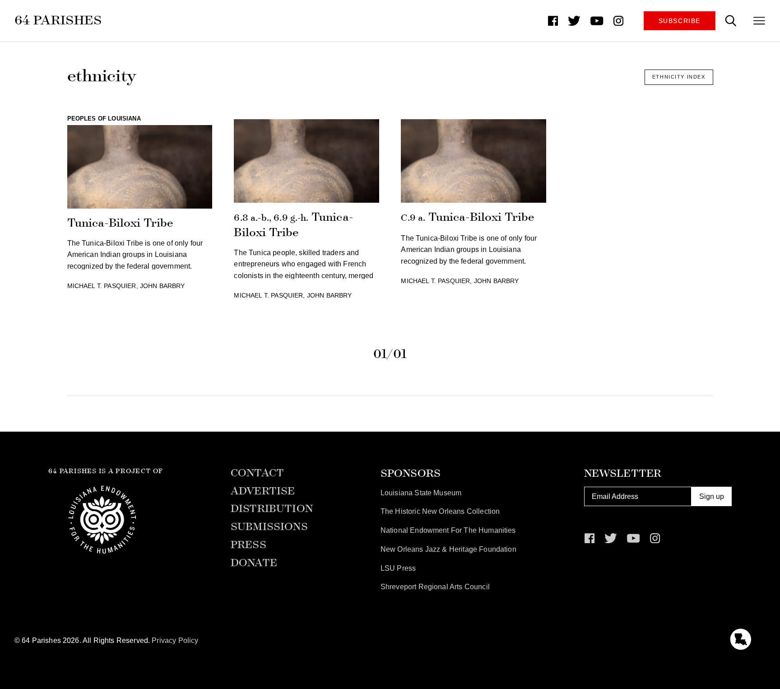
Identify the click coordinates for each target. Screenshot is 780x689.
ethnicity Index (679, 76)
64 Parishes (58, 20)
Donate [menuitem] (254, 563)
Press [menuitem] (248, 545)
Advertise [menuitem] (263, 491)
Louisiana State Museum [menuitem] (421, 493)
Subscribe (680, 20)
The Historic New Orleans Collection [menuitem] (440, 511)
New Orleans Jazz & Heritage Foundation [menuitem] (448, 549)
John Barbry (162, 285)
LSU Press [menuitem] (398, 568)
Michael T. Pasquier (101, 285)
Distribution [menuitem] (272, 508)
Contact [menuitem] (257, 473)
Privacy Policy (175, 640)
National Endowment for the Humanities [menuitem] (448, 530)
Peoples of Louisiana (104, 118)
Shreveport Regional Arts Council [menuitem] (435, 587)
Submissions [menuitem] (269, 526)
